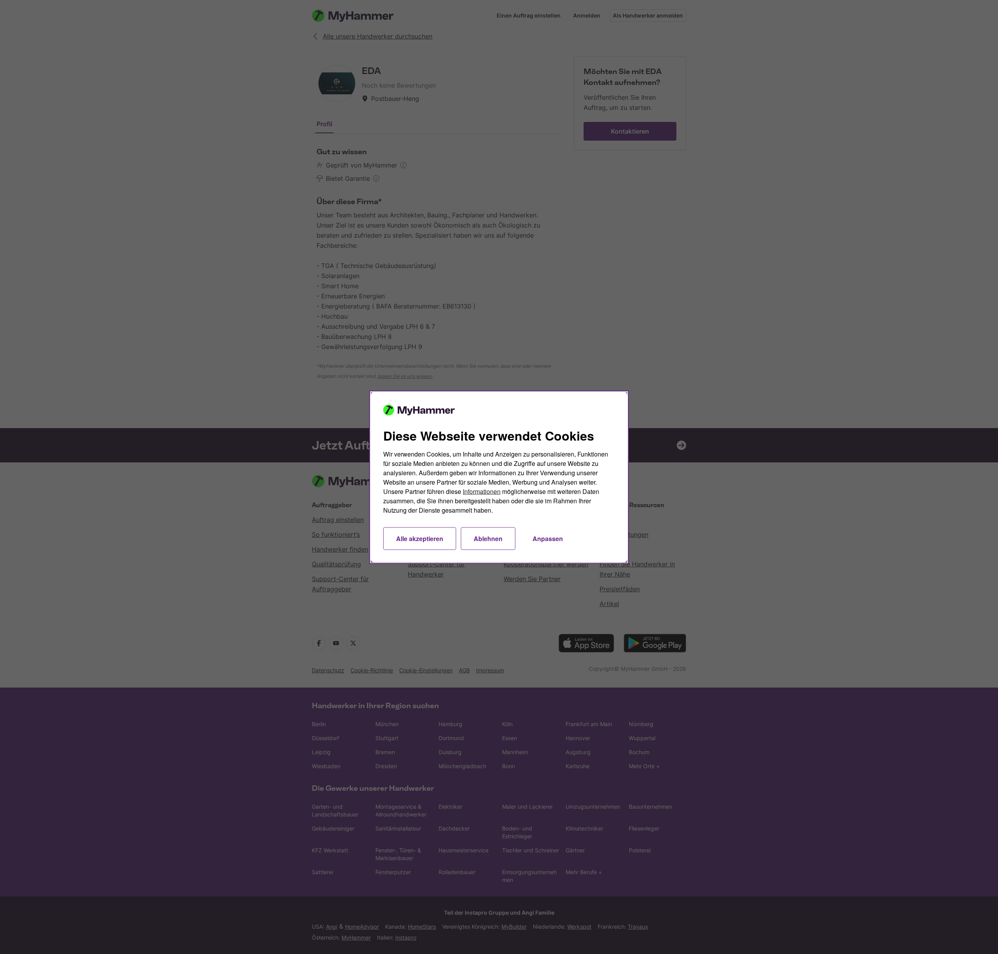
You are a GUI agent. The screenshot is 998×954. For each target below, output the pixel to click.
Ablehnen (488, 538)
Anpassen (548, 538)
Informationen (482, 491)
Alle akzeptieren (419, 538)
